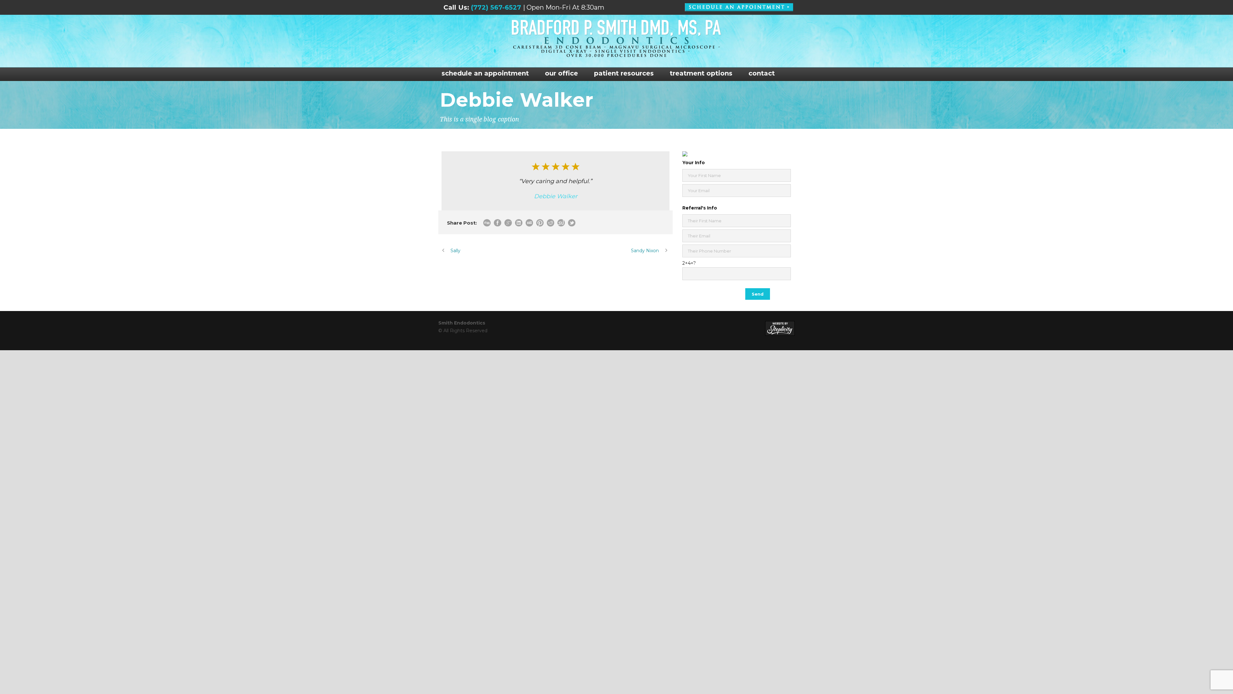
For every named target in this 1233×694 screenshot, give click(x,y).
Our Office (561, 73)
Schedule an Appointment (485, 73)
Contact (761, 73)
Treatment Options (701, 73)
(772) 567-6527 (496, 7)
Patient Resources (624, 73)
